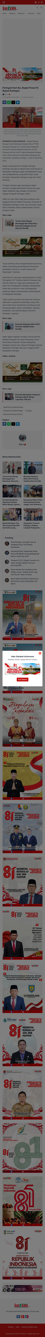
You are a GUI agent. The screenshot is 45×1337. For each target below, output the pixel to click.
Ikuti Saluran (22, 679)
